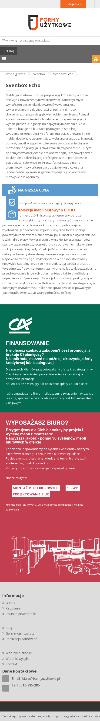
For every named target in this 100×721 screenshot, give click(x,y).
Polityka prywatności (21, 614)
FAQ (9, 627)
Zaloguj (90, 4)
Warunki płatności (19, 653)
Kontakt (11, 664)
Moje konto (75, 4)
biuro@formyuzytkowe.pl (41, 678)
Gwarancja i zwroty (20, 633)
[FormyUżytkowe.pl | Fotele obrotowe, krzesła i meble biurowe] (50, 22)
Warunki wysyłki (17, 658)
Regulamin (14, 608)
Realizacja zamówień (21, 639)
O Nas (10, 602)
